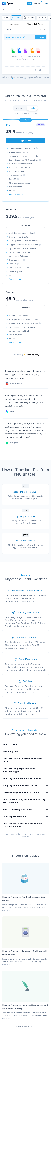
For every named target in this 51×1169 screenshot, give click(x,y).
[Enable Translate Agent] (40, 70)
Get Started (25, 308)
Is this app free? (11, 751)
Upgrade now (25, 140)
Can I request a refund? (14, 816)
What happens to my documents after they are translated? (24, 801)
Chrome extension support (20, 183)
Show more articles (25, 1026)
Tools (15, 10)
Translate (7, 10)
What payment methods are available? (22, 778)
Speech (43, 17)
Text (7, 17)
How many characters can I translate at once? (22, 760)
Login (46, 3)
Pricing (32, 10)
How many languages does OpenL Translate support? (20, 770)
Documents (30, 17)
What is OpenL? (10, 744)
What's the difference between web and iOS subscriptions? (22, 825)
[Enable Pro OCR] (35, 70)
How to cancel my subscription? (18, 809)
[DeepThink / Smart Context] (45, 70)
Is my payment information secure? (20, 785)
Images (17, 17)
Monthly (19, 108)
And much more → (17, 342)
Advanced (36, 3)
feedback (25, 836)
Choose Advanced (18, 79)
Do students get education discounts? (21, 792)
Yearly (32, 108)
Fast (29, 3)
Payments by (18, 355)
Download (23, 10)
